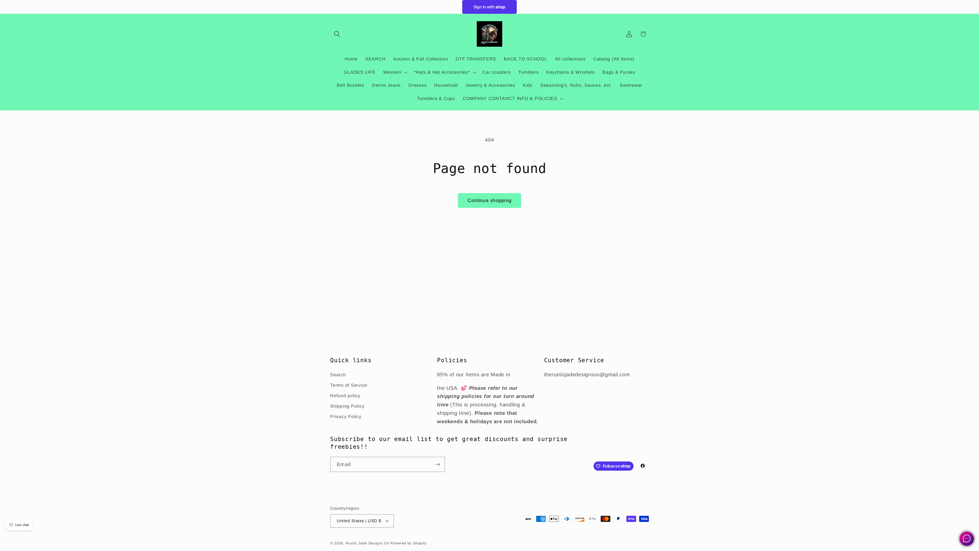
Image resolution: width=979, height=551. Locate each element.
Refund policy (345, 395)
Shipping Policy (347, 406)
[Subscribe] (438, 464)
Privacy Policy (346, 416)
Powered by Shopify (408, 543)
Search (338, 374)
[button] (337, 34)
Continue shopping (489, 200)
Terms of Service (348, 385)
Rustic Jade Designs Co (367, 543)
